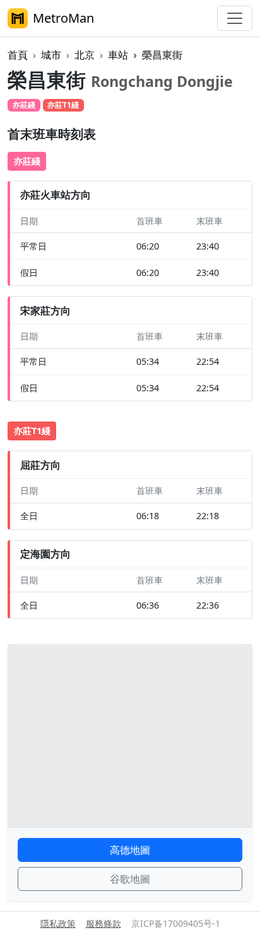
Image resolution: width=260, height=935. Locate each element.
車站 (118, 55)
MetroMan (63, 17)
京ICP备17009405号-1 (175, 923)
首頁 (18, 55)
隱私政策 (58, 923)
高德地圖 (130, 850)
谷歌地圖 (130, 879)
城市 (51, 55)
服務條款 (103, 923)
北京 (84, 55)
